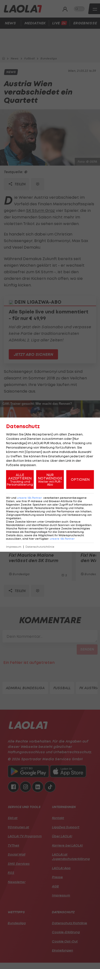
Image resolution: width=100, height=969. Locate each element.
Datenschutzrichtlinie (39, 546)
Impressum (13, 546)
